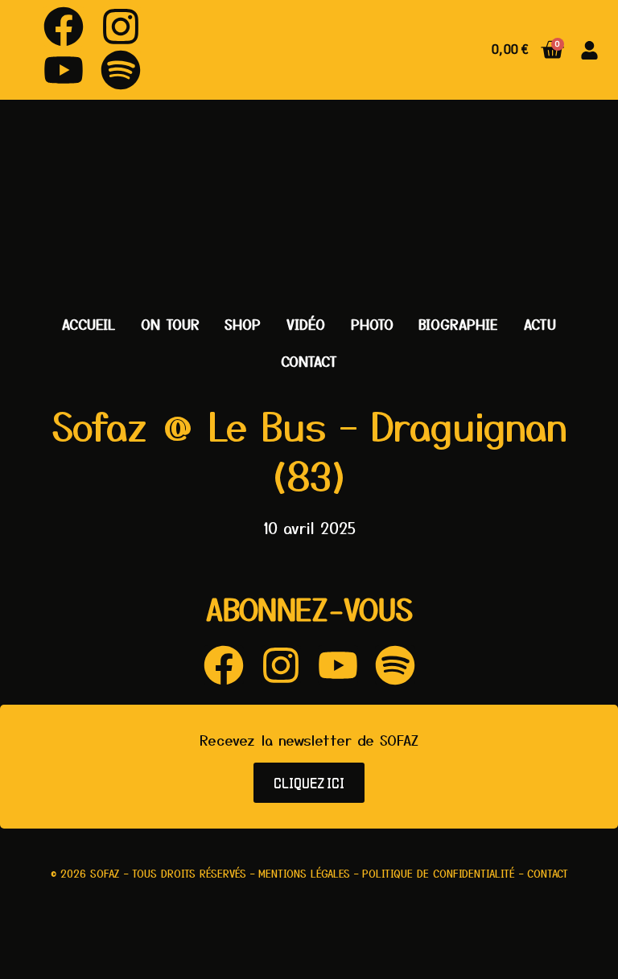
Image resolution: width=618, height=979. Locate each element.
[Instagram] (121, 26)
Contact (309, 361)
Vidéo (305, 324)
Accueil (88, 324)
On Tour (170, 324)
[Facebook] (63, 26)
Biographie (458, 324)
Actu (540, 324)
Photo (372, 324)
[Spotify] (121, 70)
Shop (243, 324)
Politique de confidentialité (438, 873)
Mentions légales (304, 873)
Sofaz (105, 873)
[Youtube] (63, 70)
